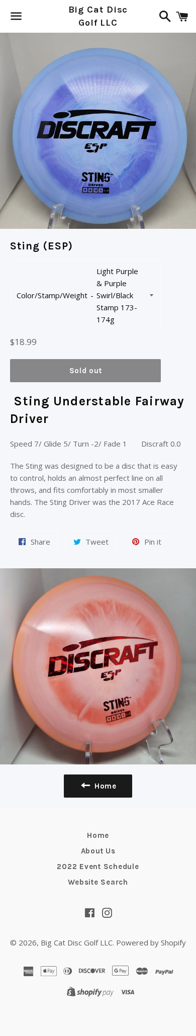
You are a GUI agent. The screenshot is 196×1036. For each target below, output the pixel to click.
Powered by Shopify (151, 942)
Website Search (98, 882)
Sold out (85, 370)
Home (98, 835)
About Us (98, 850)
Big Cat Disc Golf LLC (98, 16)
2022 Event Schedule (98, 866)
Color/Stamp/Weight (52, 295)
